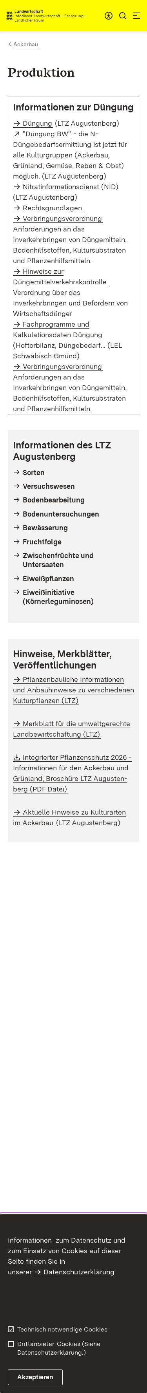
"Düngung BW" (47, 134)
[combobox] (108, 15)
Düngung (37, 123)
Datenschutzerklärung (79, 1272)
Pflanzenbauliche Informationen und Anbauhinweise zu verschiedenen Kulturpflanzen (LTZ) (73, 690)
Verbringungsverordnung (62, 366)
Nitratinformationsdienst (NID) (70, 186)
